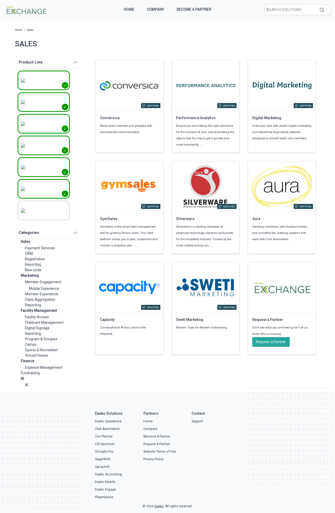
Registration (35, 259)
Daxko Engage (105, 489)
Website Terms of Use (159, 451)
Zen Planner (104, 436)
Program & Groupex (41, 339)
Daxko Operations (108, 421)
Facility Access (37, 317)
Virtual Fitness (36, 355)
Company (155, 9)
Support (197, 421)
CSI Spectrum (105, 444)
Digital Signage (37, 328)
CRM (29, 253)
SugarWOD (103, 459)
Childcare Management (44, 322)
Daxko (159, 506)
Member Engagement (43, 282)
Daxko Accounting (108, 474)
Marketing (30, 275)
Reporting (33, 264)
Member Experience (41, 294)
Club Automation (107, 429)
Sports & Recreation (41, 350)
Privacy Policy (153, 459)
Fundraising (30, 373)
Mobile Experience (44, 288)
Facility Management (39, 310)
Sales (25, 241)
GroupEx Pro (104, 451)
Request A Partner (156, 444)
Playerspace (104, 497)
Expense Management (43, 367)
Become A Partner (194, 9)
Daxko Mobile (105, 482)
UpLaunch (102, 467)
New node (33, 270)
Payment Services (40, 248)
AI (22, 378)
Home (129, 9)
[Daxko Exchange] (26, 9)
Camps (31, 344)
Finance (27, 361)
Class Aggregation (40, 299)
